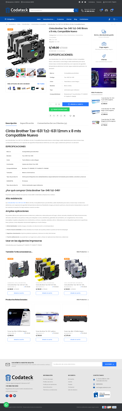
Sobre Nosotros (48, 19)
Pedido (70, 384)
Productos (99, 2)
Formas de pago (48, 379)
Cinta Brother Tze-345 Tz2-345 (17, 203)
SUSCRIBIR (108, 364)
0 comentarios (61, 51)
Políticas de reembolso (50, 384)
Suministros (12, 24)
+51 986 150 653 (89, 11)
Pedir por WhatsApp (60, 109)
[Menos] (56, 104)
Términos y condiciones (50, 390)
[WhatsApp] (61, 115)
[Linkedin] (64, 115)
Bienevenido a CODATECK (13, 2)
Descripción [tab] (11, 123)
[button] (59, 110)
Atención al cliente (89, 9)
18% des (67, 258)
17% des (38, 258)
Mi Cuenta (71, 379)
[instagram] (10, 395)
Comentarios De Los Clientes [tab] (52, 123)
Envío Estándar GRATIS (28, 2)
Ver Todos (40, 84)
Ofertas (68, 19)
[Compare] (106, 10)
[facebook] (7, 395)
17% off (10, 29)
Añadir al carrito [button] (19, 293)
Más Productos (82, 252)
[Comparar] (73, 116)
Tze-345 (56, 42)
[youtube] (14, 395)
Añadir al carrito (76, 104)
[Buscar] (76, 10)
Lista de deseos (72, 390)
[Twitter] (54, 115)
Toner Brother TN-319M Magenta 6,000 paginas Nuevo (108, 121)
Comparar (71, 387)
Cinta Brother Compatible (38, 24)
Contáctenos (91, 2)
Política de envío (48, 382)
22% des (10, 258)
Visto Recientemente (115, 19)
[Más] (59, 104)
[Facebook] (50, 115)
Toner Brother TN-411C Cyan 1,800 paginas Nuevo (107, 99)
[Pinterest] (57, 115)
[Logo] (17, 10)
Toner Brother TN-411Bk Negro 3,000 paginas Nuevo (108, 110)
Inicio (38, 19)
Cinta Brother (26, 24)
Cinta (18, 24)
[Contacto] (82, 10)
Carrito (70, 382)
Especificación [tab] (27, 123)
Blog (75, 19)
